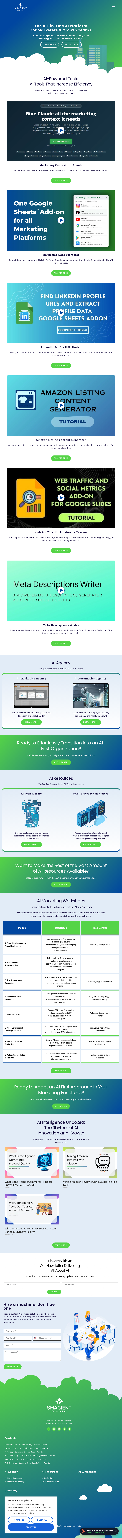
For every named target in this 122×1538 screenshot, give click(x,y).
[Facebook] (69, 1429)
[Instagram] (48, 1429)
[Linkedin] (59, 1429)
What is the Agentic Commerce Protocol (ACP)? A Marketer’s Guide (28, 1183)
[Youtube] (54, 1429)
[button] (113, 7)
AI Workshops (88, 1471)
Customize (19, 1520)
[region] (31, 1514)
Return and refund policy (59, 1526)
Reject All (42, 1520)
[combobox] (35, 1338)
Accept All (31, 1527)
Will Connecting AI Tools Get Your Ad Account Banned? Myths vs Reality (31, 1230)
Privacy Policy (76, 1526)
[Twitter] (64, 1429)
